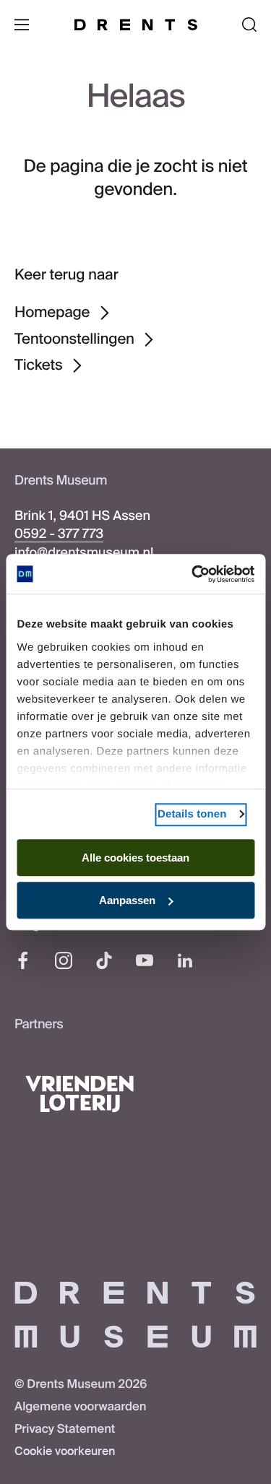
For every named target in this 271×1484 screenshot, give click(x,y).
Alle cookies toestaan (135, 857)
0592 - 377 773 (58, 533)
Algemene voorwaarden (80, 1407)
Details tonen (192, 814)
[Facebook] (23, 960)
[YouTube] (144, 960)
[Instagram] (63, 960)
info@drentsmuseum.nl (83, 552)
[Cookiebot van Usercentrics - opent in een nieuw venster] (193, 574)
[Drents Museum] (136, 24)
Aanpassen (127, 900)
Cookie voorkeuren (64, 1452)
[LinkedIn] (185, 960)
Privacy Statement (64, 1429)
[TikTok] (104, 960)
